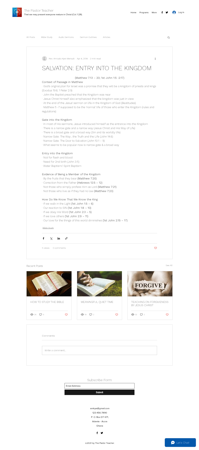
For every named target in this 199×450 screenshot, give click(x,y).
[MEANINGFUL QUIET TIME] (99, 283)
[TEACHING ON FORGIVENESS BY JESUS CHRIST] (149, 283)
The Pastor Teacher (38, 10)
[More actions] (155, 58)
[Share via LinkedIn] (58, 238)
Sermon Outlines (88, 37)
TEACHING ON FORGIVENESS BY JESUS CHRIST (150, 303)
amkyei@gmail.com (99, 408)
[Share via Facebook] (43, 238)
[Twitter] (166, 12)
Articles (106, 37)
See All (169, 265)
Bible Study (46, 37)
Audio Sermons (66, 37)
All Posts (30, 37)
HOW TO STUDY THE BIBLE (47, 302)
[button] (168, 37)
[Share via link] (66, 238)
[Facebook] (162, 12)
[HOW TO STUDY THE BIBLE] (49, 283)
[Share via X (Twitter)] (51, 238)
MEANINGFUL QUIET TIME (97, 302)
